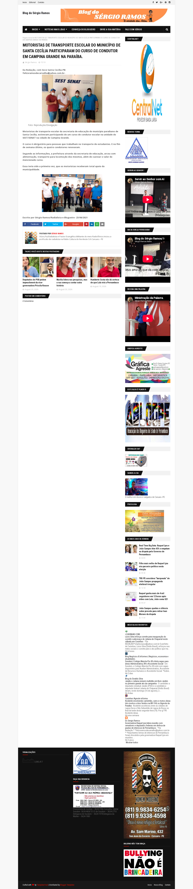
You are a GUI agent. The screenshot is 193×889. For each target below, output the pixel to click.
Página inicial (28, 38)
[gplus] (161, 2)
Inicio (25, 2)
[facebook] (153, 2)
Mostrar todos (132, 742)
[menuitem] (26, 29)
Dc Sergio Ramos (132, 720)
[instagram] (169, 2)
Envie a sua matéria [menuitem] (110, 29)
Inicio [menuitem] (35, 29)
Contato (41, 2)
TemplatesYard (42, 885)
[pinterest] (165, 2)
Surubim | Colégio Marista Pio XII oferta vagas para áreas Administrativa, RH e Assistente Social (146, 662)
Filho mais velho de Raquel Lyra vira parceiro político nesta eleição (153, 566)
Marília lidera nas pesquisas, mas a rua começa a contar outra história (72, 282)
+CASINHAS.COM (132, 634)
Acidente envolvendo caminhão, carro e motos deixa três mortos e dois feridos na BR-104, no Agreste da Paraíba (147, 703)
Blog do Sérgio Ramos (36, 13)
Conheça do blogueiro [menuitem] (83, 29)
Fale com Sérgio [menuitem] (133, 29)
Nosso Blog (158, 885)
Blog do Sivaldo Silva (134, 678)
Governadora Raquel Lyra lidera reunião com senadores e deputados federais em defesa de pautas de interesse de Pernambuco (145, 725)
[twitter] (156, 2)
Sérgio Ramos (31, 62)
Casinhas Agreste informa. (136, 698)
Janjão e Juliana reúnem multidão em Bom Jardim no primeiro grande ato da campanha (146, 682)
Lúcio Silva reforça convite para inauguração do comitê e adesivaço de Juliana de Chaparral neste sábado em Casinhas (146, 639)
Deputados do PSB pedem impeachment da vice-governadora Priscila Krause (36, 282)
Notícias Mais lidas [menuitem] (55, 29)
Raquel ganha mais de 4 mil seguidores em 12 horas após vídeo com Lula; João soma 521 (153, 596)
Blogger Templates (67, 885)
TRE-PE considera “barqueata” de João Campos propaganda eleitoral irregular (154, 581)
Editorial (32, 2)
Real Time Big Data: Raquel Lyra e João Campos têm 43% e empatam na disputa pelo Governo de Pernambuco (154, 550)
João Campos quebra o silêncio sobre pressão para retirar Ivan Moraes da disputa (153, 611)
